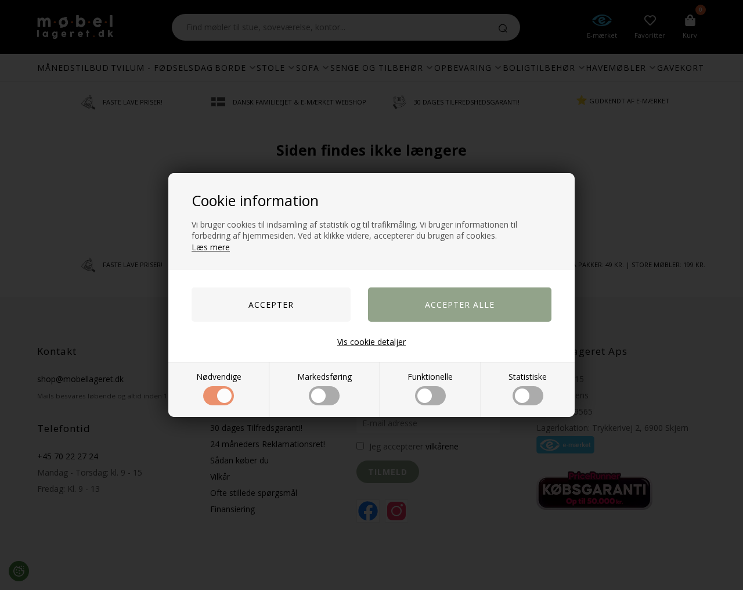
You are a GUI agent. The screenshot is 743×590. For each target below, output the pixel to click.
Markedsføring (324, 376)
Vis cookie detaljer (371, 341)
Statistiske (527, 376)
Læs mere (211, 247)
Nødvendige (218, 376)
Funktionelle (430, 376)
